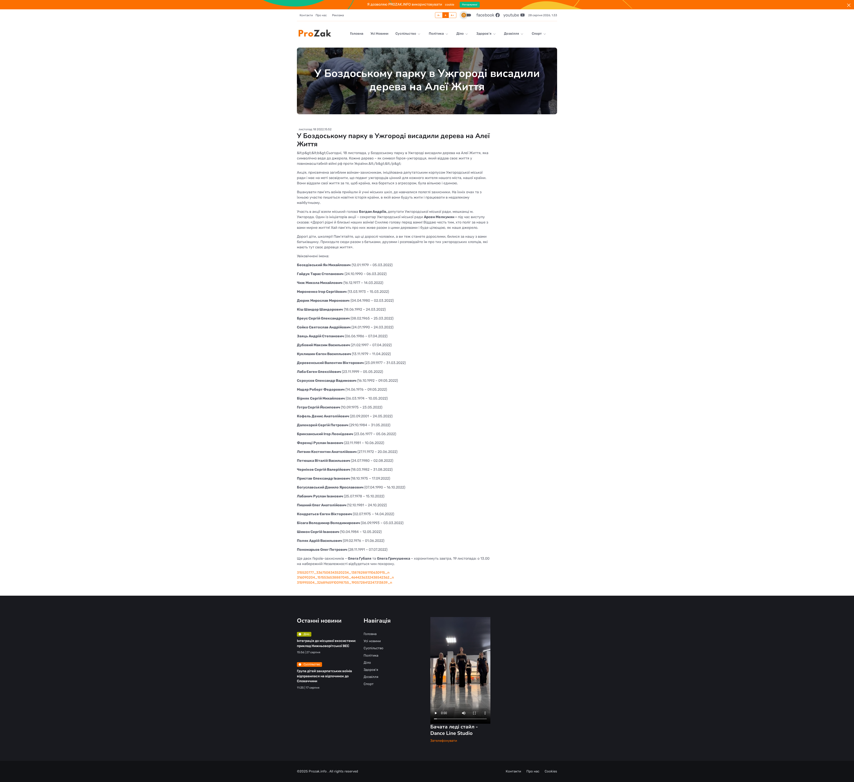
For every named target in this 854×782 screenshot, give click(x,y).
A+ (452, 15)
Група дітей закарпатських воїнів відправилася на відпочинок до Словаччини (324, 676)
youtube (511, 15)
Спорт (537, 34)
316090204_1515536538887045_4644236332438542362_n (345, 577)
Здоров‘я (484, 34)
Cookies (551, 771)
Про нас (321, 15)
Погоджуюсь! (469, 4)
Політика (437, 34)
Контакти (306, 15)
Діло (460, 34)
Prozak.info (318, 771)
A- (438, 15)
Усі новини (379, 34)
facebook (485, 15)
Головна (356, 34)
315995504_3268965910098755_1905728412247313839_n (344, 583)
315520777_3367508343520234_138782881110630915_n (343, 573)
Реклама (338, 15)
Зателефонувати (443, 741)
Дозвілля (512, 34)
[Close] (849, 5)
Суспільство (406, 34)
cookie (449, 4)
